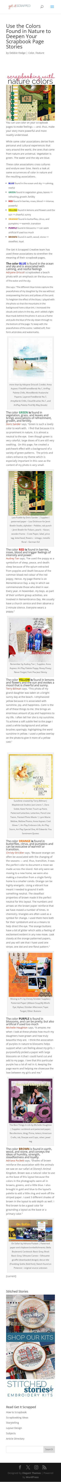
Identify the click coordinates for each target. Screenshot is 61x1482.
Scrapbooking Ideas (17, 1417)
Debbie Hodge (17, 52)
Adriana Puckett (15, 1160)
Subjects (11, 1433)
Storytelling (12, 1422)
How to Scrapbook (16, 1412)
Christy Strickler (15, 852)
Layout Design (14, 1428)
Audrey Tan (12, 558)
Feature (40, 52)
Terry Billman (13, 688)
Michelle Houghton (17, 1027)
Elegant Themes (31, 1473)
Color (31, 52)
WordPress (32, 1477)
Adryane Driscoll (15, 272)
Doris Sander (13, 424)
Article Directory (15, 1438)
